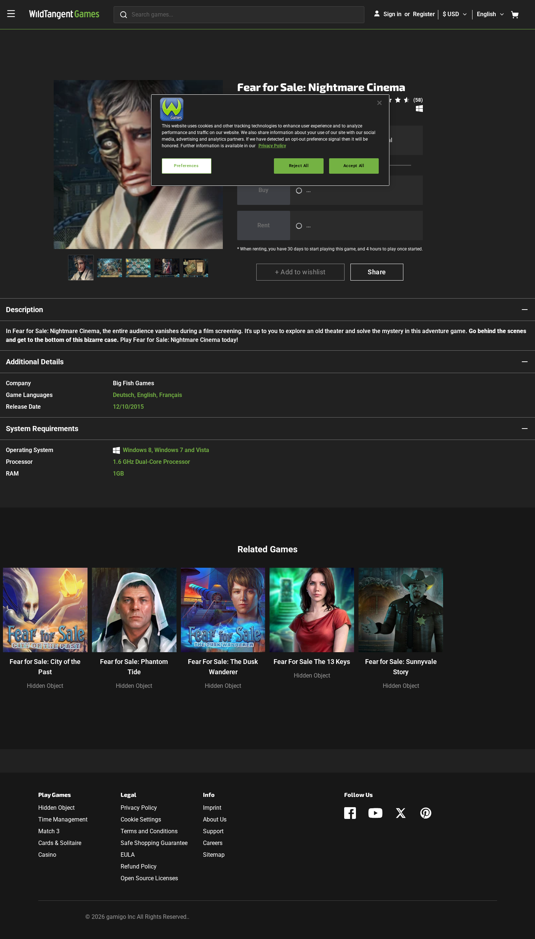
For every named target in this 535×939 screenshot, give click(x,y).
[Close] (379, 103)
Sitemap (214, 854)
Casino (47, 854)
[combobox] (239, 14)
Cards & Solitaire (59, 842)
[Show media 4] (167, 268)
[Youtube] (375, 813)
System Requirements (42, 428)
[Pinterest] (425, 813)
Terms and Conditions (149, 831)
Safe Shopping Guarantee (154, 842)
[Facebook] (350, 813)
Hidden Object (45, 685)
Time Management (63, 819)
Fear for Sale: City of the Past (45, 667)
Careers (212, 842)
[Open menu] (11, 13)
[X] (401, 813)
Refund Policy (139, 866)
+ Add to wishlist (300, 272)
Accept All (353, 165)
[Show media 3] (138, 268)
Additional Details (35, 361)
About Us (215, 819)
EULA (128, 854)
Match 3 (49, 831)
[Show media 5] (195, 268)
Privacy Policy (139, 807)
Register (424, 14)
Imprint (212, 807)
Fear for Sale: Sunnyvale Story (401, 667)
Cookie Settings (141, 819)
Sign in (393, 14)
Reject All (299, 165)
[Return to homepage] (64, 14)
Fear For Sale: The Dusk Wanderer (223, 667)
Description (24, 309)
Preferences (186, 165)
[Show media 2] (109, 268)
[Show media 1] (81, 268)
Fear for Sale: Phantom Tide (134, 667)
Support (213, 831)
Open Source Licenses (149, 878)
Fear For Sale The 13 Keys (312, 661)
